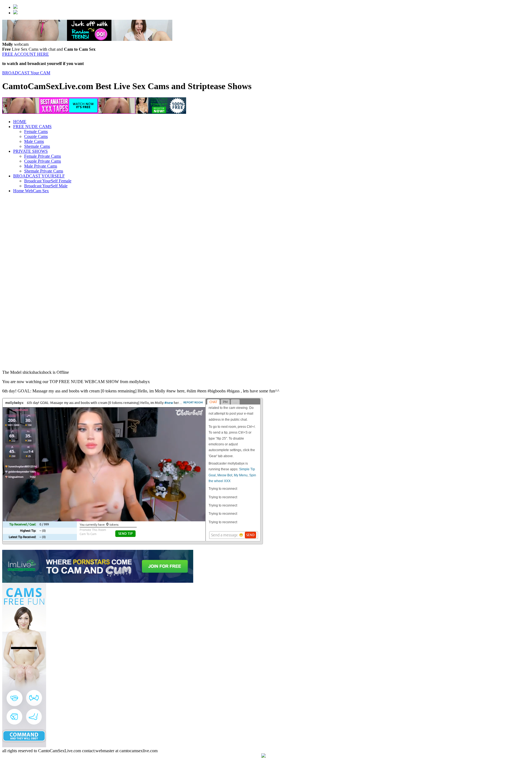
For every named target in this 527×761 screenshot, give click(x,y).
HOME (19, 121)
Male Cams (34, 141)
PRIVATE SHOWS (30, 151)
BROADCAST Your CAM (26, 72)
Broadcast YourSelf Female (47, 181)
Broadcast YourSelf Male (46, 185)
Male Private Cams (40, 166)
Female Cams (36, 131)
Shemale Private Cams (43, 171)
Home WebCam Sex (31, 190)
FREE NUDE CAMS (32, 126)
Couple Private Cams (42, 161)
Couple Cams (36, 136)
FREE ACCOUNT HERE (25, 54)
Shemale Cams (37, 146)
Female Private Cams (42, 156)
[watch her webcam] (15, 7)
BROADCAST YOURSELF (39, 176)
